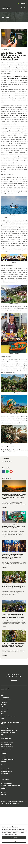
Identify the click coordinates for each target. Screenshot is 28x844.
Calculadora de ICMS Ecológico (9, 730)
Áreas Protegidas (5, 728)
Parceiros (3, 761)
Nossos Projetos (5, 773)
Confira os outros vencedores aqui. (10, 446)
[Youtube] (26, 3)
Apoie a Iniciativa (5, 769)
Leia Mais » (4, 507)
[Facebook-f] (22, 3)
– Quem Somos (5, 697)
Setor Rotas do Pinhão (7, 746)
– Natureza (4, 702)
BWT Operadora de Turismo (19, 115)
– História (3, 706)
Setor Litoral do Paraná (7, 742)
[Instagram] (24, 3)
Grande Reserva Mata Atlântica (11, 76)
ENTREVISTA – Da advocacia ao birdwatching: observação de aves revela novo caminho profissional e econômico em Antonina (13, 645)
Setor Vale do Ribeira (6, 749)
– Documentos (4, 709)
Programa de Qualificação (7, 759)
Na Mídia (3, 792)
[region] (14, 834)
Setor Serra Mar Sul (6, 744)
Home (2, 693)
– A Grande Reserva (6, 700)
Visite (2, 713)
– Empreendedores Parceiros (8, 716)
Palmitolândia (4, 115)
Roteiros (3, 711)
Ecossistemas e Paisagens (8, 732)
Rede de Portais (5, 757)
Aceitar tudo (14, 838)
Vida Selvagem (5, 734)
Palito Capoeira (16, 803)
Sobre (2, 695)
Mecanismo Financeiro (7, 771)
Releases (3, 794)
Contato (3, 718)
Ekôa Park (22, 117)
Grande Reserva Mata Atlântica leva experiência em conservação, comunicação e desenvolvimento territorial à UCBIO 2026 (13, 526)
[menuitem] (18, 4)
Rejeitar (14, 841)
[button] (3, 471)
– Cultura (3, 704)
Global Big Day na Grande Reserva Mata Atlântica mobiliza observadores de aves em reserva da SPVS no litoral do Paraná (13, 586)
